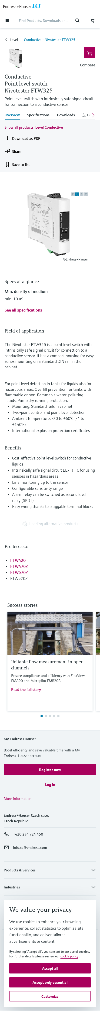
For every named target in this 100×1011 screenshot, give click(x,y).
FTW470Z (19, 566)
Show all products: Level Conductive (34, 127)
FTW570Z (19, 572)
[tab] (14, 115)
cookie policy (69, 956)
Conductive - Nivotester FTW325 (49, 39)
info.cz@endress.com (30, 847)
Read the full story (26, 689)
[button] (50, 769)
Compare (87, 65)
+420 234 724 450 (28, 834)
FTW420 (18, 560)
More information (17, 798)
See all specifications (23, 310)
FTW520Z (18, 578)
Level (14, 39)
